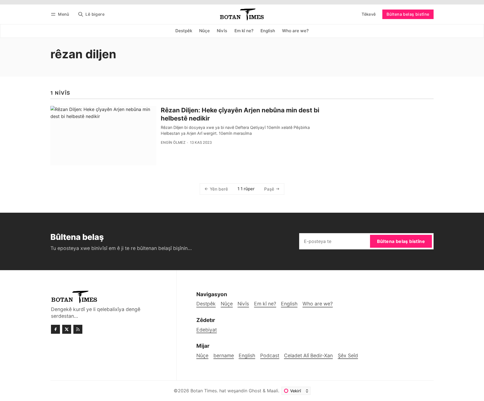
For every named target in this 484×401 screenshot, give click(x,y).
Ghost (255, 390)
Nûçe (202, 355)
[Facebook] (55, 329)
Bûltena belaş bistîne (408, 14)
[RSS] (77, 329)
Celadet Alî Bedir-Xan (308, 355)
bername (223, 355)
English (247, 355)
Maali (272, 390)
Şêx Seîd (348, 355)
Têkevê (369, 14)
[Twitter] (66, 329)
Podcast (269, 355)
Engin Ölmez (173, 142)
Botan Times (203, 390)
